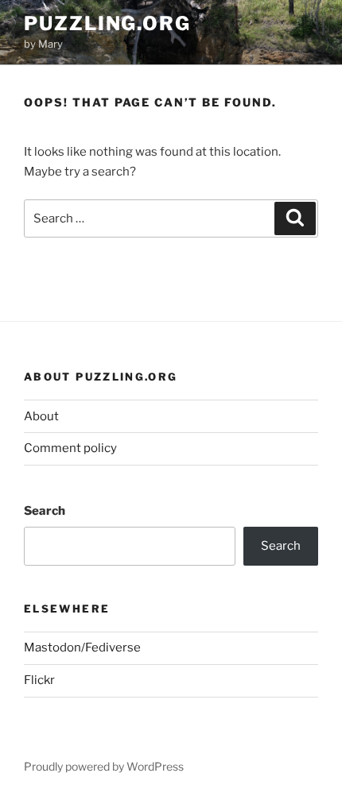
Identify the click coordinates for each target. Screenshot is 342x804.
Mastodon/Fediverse (82, 647)
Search (44, 511)
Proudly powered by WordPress (104, 766)
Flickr (39, 680)
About (41, 416)
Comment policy (70, 448)
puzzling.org (107, 23)
